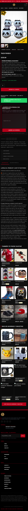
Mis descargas (7, 480)
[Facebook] (7, 421)
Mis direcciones (7, 482)
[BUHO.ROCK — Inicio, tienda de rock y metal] (14, 4)
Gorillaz (6, 458)
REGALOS (14, 49)
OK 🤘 (23, 435)
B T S (5, 456)
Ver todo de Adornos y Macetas (13, 404)
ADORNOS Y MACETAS (13, 8)
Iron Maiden (6, 454)
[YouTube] (10, 421)
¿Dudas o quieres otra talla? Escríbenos (12, 100)
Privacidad (6, 469)
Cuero (5, 443)
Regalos (6, 445)
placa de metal (4, 145)
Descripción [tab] (5, 162)
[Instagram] (2, 421)
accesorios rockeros (9, 143)
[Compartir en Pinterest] (15, 139)
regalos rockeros (10, 147)
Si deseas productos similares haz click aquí (10, 170)
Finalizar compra (7, 488)
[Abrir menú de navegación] (2, 4)
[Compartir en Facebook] (7, 139)
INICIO (2, 8)
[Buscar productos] (22, 4)
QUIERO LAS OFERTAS (14, 130)
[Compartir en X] (10, 139)
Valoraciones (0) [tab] (14, 162)
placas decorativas (11, 145)
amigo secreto (17, 143)
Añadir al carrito (14, 89)
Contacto (6, 465)
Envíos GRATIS (7, 467)
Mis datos (6, 484)
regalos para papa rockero (21, 145)
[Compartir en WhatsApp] (13, 139)
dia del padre (23, 143)
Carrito (6, 486)
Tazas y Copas (20, 49)
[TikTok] (5, 421)
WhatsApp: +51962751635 (10, 426)
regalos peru (3, 147)
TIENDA (6, 8)
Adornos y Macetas (6, 49)
